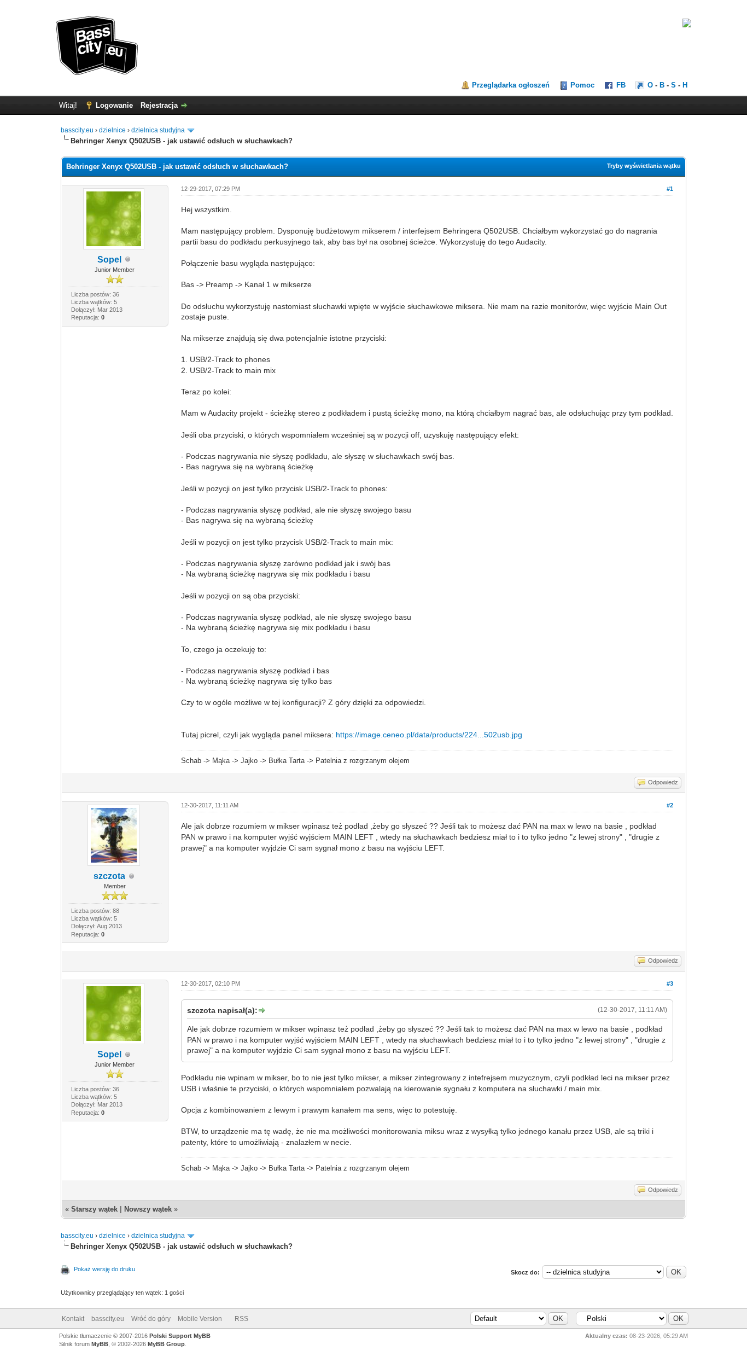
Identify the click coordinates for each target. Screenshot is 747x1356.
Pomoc (582, 85)
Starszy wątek (94, 1209)
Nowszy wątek (148, 1209)
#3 (670, 983)
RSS (241, 1319)
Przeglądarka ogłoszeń (511, 85)
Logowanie (114, 105)
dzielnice (112, 130)
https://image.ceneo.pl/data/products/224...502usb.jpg (429, 734)
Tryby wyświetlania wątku (644, 165)
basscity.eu (77, 130)
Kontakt (73, 1319)
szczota (109, 876)
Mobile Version (200, 1319)
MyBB (99, 1344)
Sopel (109, 259)
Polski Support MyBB (180, 1335)
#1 (670, 188)
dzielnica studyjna (158, 130)
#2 (670, 805)
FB (621, 85)
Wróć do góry (151, 1319)
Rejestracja (159, 105)
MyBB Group (166, 1344)
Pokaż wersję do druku (104, 1269)
